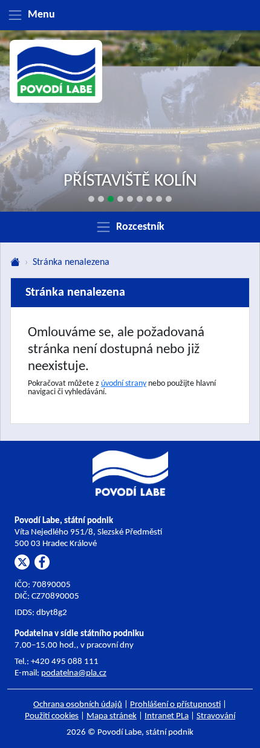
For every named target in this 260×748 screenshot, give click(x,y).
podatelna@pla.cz (73, 673)
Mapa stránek (111, 716)
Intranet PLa (167, 716)
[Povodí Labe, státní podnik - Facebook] (42, 562)
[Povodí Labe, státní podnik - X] (22, 562)
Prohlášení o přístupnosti (175, 704)
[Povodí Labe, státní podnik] (56, 71)
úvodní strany (123, 383)
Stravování (216, 716)
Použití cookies (52, 716)
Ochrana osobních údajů (77, 704)
